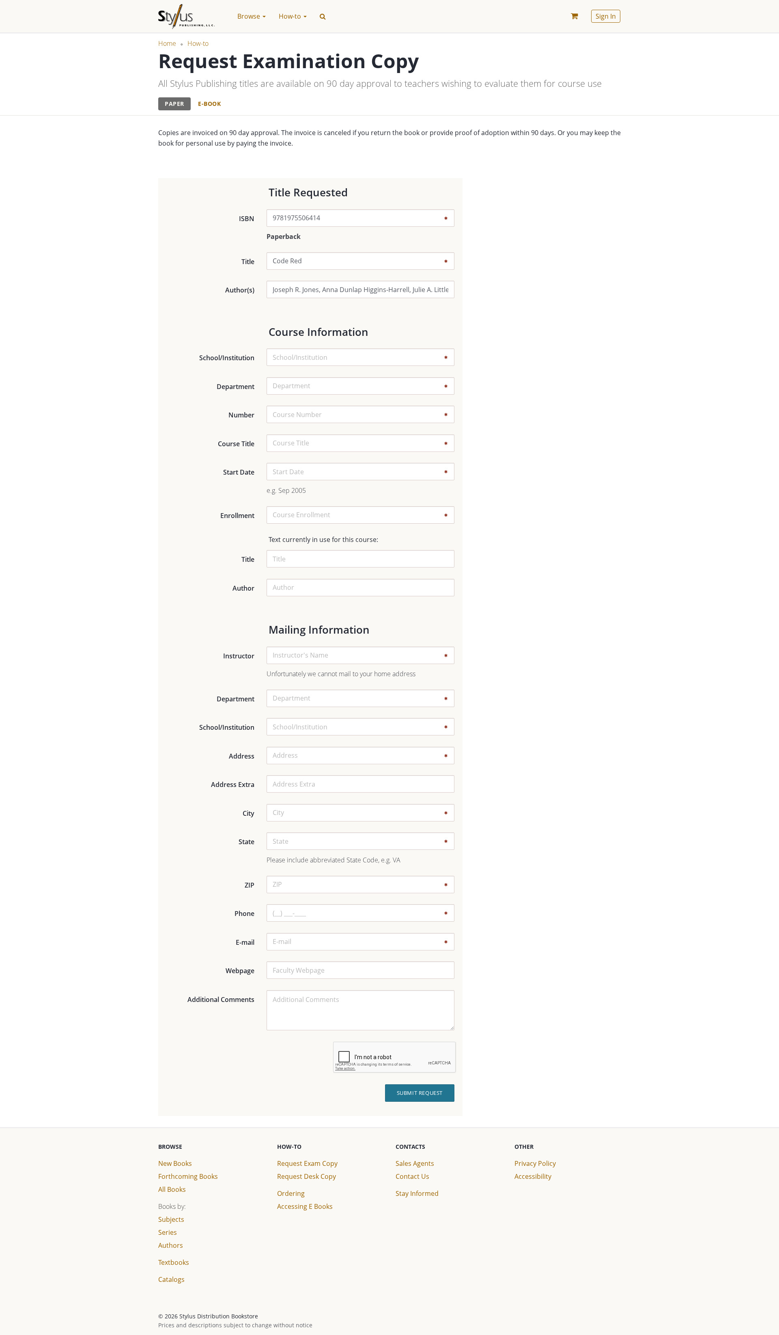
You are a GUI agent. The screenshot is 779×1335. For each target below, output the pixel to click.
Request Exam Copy (307, 1163)
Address (241, 756)
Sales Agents (415, 1163)
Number (241, 415)
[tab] (174, 104)
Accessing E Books (305, 1206)
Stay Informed (417, 1193)
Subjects (171, 1219)
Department (235, 386)
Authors (170, 1245)
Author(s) (239, 290)
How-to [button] (291, 16)
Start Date (238, 472)
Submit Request (420, 1092)
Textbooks (173, 1262)
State (246, 841)
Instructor (238, 655)
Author (243, 588)
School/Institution (226, 357)
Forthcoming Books (188, 1176)
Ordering (291, 1193)
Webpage (240, 970)
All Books (172, 1189)
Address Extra (232, 784)
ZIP (249, 885)
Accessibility (532, 1176)
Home (167, 43)
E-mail (245, 942)
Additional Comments (220, 999)
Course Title (236, 443)
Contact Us (412, 1176)
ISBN (246, 218)
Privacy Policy (535, 1163)
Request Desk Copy (306, 1176)
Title (247, 261)
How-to (198, 43)
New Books (175, 1163)
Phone (244, 913)
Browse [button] (249, 16)
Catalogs (171, 1279)
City (248, 813)
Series (167, 1232)
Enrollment (237, 515)
